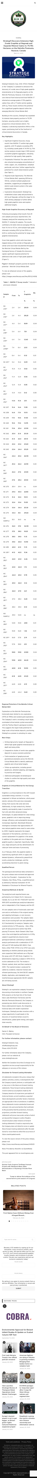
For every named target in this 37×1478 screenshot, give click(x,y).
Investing (18, 38)
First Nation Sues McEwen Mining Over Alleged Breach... (18, 1214)
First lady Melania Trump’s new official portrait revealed (9, 1357)
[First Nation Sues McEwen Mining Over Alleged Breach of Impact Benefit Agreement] (18, 1200)
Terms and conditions (13, 1442)
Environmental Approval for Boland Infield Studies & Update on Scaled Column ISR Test (17, 1332)
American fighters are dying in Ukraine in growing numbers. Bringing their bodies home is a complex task (27, 1360)
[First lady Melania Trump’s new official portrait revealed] (9, 1347)
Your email (18, 1273)
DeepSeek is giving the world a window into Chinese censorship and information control (27, 1420)
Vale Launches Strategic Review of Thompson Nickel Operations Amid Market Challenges (9, 1390)
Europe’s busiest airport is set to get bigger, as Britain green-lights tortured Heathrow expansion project (9, 1421)
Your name (18, 1262)
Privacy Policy (26, 1442)
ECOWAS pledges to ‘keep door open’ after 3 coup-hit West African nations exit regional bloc (27, 1391)
